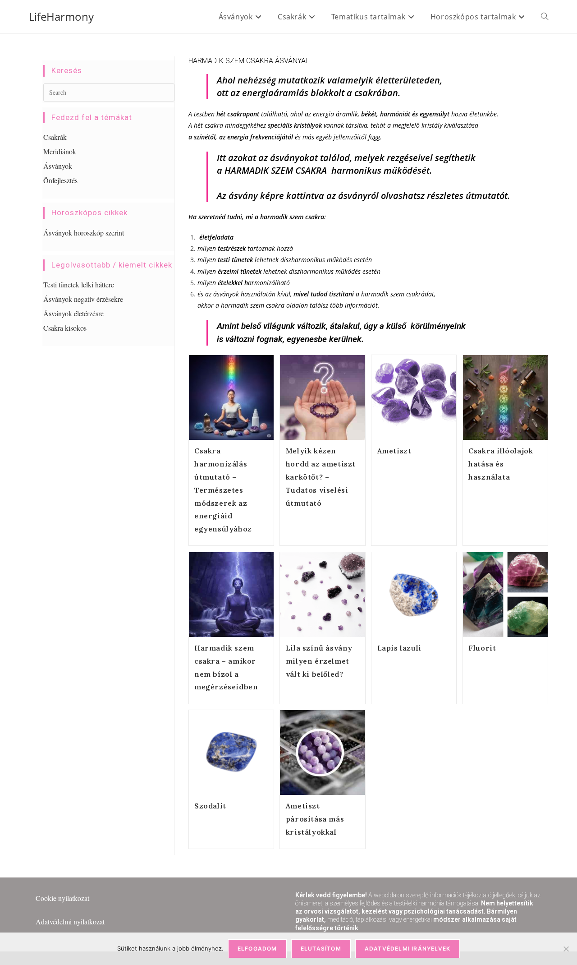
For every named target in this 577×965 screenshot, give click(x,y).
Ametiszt (394, 450)
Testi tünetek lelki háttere (78, 284)
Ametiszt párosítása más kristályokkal (315, 818)
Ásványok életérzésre (73, 313)
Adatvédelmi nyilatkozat (70, 921)
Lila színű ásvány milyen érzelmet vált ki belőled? (319, 661)
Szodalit (210, 805)
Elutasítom (321, 948)
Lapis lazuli (399, 647)
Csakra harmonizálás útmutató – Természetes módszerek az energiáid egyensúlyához (223, 489)
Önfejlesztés (60, 180)
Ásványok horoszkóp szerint (83, 232)
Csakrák (55, 137)
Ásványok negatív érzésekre (83, 299)
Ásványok (57, 166)
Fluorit (482, 647)
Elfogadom (257, 948)
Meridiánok (59, 151)
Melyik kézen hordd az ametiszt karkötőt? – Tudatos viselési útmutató (321, 476)
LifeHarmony (61, 16)
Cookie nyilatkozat (62, 898)
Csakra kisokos (65, 327)
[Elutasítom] (565, 948)
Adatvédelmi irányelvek (407, 948)
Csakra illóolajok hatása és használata (500, 463)
